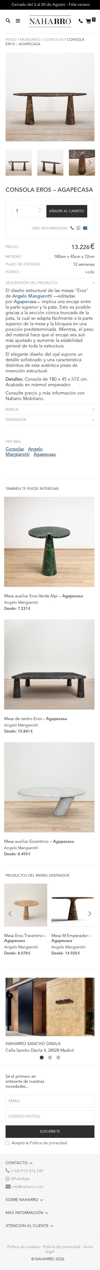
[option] (19, 163)
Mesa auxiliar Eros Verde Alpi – (43, 596)
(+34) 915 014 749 (26, 1171)
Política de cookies (23, 1247)
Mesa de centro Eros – (35, 719)
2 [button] (50, 1057)
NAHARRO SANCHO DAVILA (33, 1044)
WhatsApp (20, 1179)
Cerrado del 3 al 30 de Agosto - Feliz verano (50, 5)
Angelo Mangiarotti (32, 296)
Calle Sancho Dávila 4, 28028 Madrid (40, 1051)
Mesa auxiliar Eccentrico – (39, 842)
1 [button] (41, 1057)
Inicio (11, 40)
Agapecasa (25, 302)
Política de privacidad (48, 1143)
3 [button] (58, 1057)
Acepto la (39, 1143)
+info (89, 272)
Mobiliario (30, 40)
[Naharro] (50, 22)
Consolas (53, 40)
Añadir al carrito (66, 211)
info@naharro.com (27, 1187)
